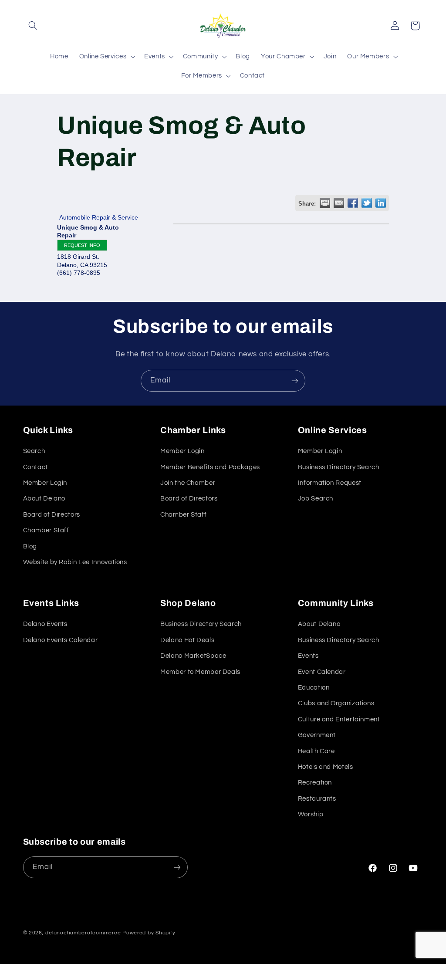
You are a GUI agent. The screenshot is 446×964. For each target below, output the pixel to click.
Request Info (82, 245)
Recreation (315, 782)
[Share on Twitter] (367, 203)
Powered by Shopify (148, 932)
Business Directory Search (338, 467)
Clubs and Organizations (336, 703)
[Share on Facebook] (353, 203)
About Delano (44, 498)
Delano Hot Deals (187, 640)
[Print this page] (325, 203)
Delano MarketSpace (193, 656)
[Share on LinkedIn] (380, 203)
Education (314, 687)
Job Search (315, 498)
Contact (35, 467)
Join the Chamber (187, 483)
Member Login (45, 483)
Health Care (316, 751)
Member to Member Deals (200, 672)
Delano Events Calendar (60, 640)
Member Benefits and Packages (210, 467)
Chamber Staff (46, 530)
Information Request (330, 483)
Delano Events (45, 624)
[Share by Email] (339, 203)
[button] (33, 26)
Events (308, 656)
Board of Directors (51, 514)
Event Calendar (322, 672)
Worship (310, 814)
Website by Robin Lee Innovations (75, 562)
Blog (30, 546)
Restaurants (317, 798)
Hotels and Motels (325, 767)
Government (317, 735)
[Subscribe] (295, 380)
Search (34, 451)
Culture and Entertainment (339, 719)
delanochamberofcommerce (83, 932)
